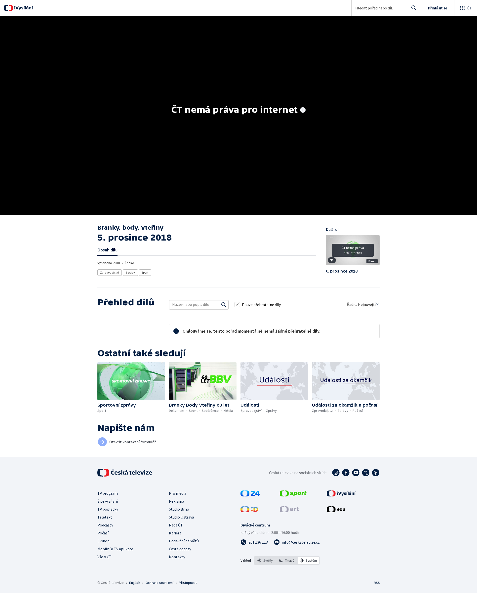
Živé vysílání (107, 501)
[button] (353, 252)
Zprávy (130, 272)
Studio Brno (179, 509)
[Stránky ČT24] (250, 494)
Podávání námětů (184, 540)
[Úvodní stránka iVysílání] (23, 8)
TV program (107, 493)
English (134, 582)
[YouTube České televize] (356, 473)
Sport (145, 272)
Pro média (177, 493)
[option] (265, 560)
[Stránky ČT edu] (336, 510)
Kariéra (175, 532)
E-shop (103, 540)
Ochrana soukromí (159, 582)
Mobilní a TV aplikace (115, 548)
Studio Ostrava (181, 517)
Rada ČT (176, 525)
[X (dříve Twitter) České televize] (366, 473)
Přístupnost (188, 582)
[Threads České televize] (376, 473)
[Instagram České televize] (336, 473)
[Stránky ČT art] (289, 510)
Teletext (104, 517)
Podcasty (105, 525)
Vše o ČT (104, 556)
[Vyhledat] (224, 304)
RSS (377, 582)
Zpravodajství (109, 272)
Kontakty (177, 556)
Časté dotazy (180, 548)
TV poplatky (107, 509)
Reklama (176, 501)
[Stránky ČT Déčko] (249, 510)
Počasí (103, 532)
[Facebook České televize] (346, 473)
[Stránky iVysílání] (341, 494)
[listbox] (287, 560)
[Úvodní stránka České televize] (125, 473)
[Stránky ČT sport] (293, 494)
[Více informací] (303, 110)
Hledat (414, 8)
